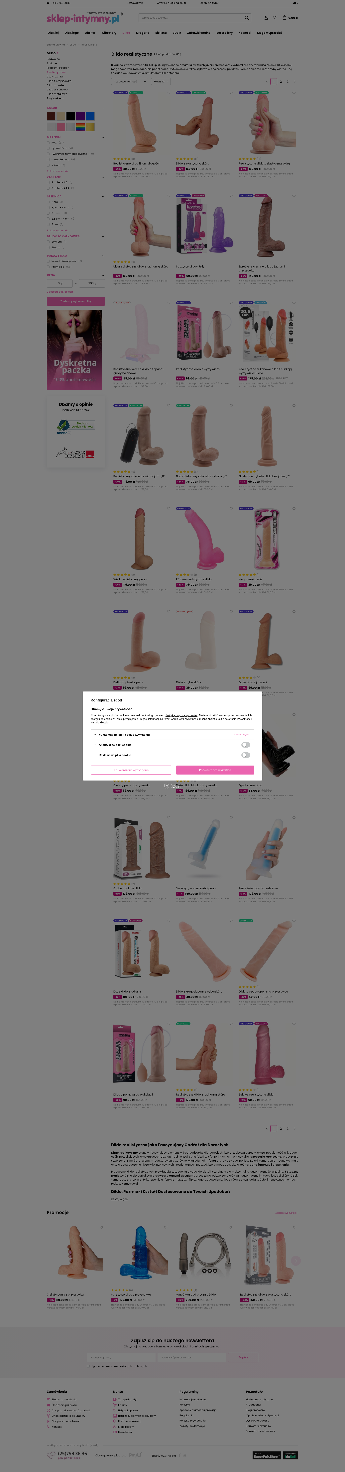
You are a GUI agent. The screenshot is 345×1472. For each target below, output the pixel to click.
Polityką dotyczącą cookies (181, 715)
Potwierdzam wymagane (131, 770)
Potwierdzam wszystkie (215, 770)
